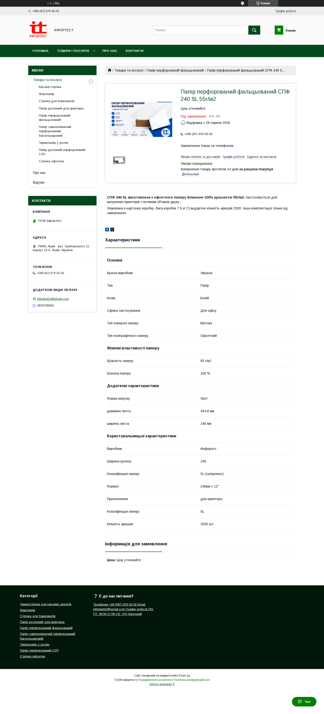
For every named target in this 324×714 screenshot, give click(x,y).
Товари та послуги (129, 70)
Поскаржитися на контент (155, 680)
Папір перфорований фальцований (46, 628)
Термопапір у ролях (54, 143)
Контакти (134, 51)
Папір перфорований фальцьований (175, 70)
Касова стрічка (50, 87)
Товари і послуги (73, 51)
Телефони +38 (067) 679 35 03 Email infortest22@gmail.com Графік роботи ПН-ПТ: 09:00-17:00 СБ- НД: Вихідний (123, 609)
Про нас (109, 51)
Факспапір (46, 94)
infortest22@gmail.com (53, 299)
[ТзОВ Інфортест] (38, 39)
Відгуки (38, 182)
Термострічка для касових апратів (45, 604)
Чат (308, 702)
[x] (112, 230)
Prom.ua (184, 675)
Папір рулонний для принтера (61, 108)
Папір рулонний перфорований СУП (62, 152)
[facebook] (107, 230)
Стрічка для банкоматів (56, 101)
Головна (40, 51)
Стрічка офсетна (51, 161)
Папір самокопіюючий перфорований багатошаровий (55, 131)
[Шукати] (254, 30)
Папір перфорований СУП (39, 650)
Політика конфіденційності (192, 680)
